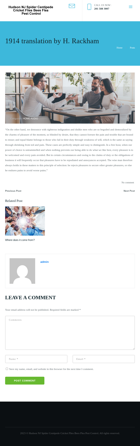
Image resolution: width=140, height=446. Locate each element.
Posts (132, 47)
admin (44, 262)
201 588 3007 (101, 8)
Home (119, 47)
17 (128, 118)
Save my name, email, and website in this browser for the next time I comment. (51, 369)
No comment (128, 182)
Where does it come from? (20, 239)
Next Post (129, 190)
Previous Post (13, 190)
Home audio (30, 118)
